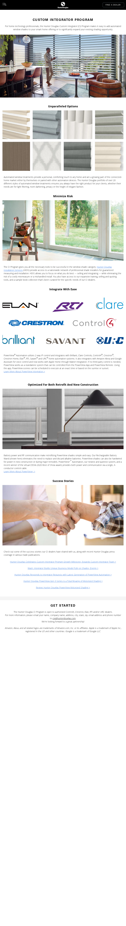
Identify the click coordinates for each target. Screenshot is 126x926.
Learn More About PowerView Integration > (24, 371)
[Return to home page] (63, 5)
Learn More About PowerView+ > (19, 471)
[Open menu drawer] (4, 5)
